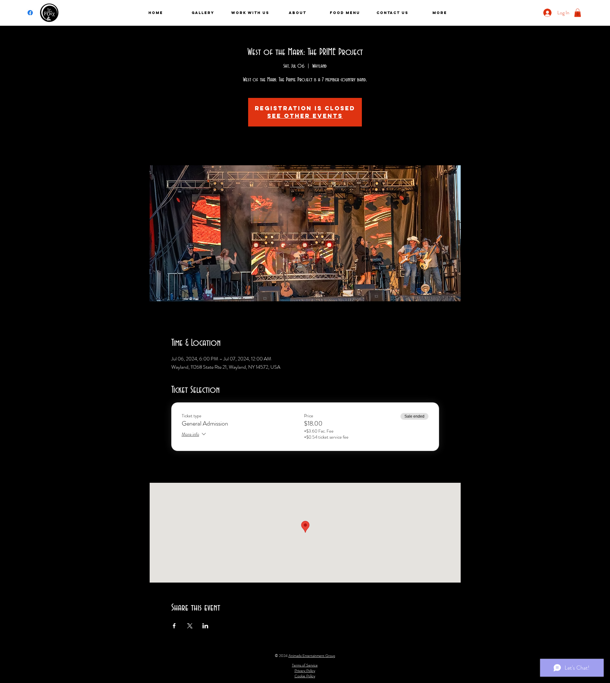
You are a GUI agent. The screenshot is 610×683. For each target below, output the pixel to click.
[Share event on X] (190, 625)
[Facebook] (30, 12)
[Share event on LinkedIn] (205, 625)
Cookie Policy (305, 676)
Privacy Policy (305, 670)
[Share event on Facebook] (174, 625)
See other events (305, 116)
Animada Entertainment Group (311, 656)
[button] (577, 13)
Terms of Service (305, 665)
